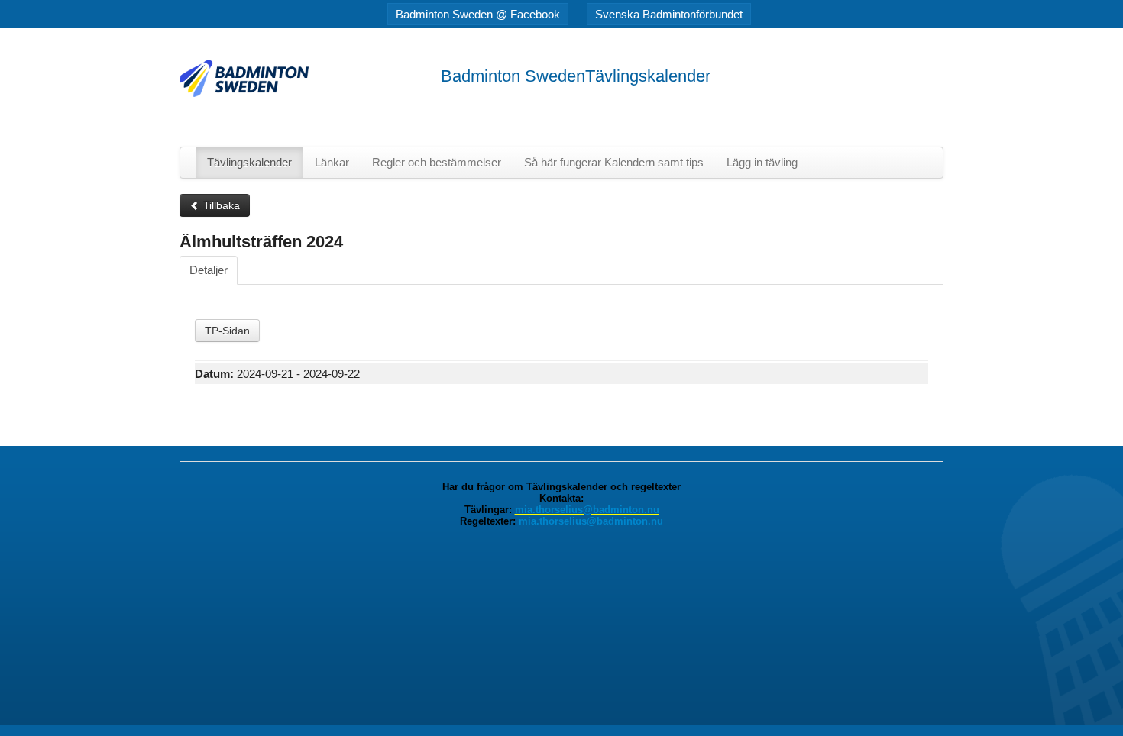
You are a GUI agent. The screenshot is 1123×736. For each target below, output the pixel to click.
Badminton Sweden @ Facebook (478, 14)
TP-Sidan (227, 330)
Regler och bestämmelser (436, 162)
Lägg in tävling (762, 162)
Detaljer (208, 269)
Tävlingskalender (249, 162)
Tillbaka (220, 205)
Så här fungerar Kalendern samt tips (614, 162)
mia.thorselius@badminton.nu (587, 509)
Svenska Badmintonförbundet (669, 14)
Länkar (332, 162)
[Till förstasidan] (244, 78)
